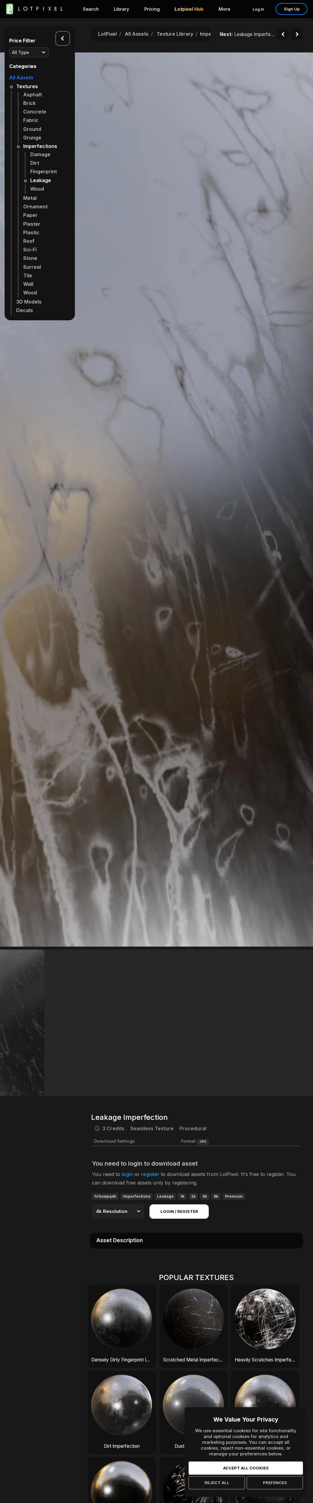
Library (121, 9)
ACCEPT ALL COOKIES (246, 1467)
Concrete (34, 112)
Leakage (40, 180)
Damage (40, 154)
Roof (29, 241)
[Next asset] (297, 34)
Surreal (32, 267)
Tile (27, 275)
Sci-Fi (30, 249)
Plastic (31, 232)
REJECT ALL (216, 1482)
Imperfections (40, 146)
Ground (32, 129)
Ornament (35, 206)
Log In (258, 9)
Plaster (31, 224)
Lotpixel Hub (189, 9)
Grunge (32, 138)
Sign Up (292, 8)
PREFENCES (275, 1482)
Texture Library (174, 34)
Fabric (31, 120)
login (127, 1174)
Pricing (152, 9)
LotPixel (107, 34)
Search (91, 9)
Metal (30, 198)
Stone (30, 258)
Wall (28, 284)
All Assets (21, 77)
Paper (30, 215)
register (150, 1174)
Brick (29, 103)
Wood (37, 189)
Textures (27, 86)
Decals (24, 310)
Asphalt (32, 95)
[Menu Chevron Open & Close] (62, 38)
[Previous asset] (283, 34)
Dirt (34, 163)
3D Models (29, 302)
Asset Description (119, 1240)
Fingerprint (43, 171)
